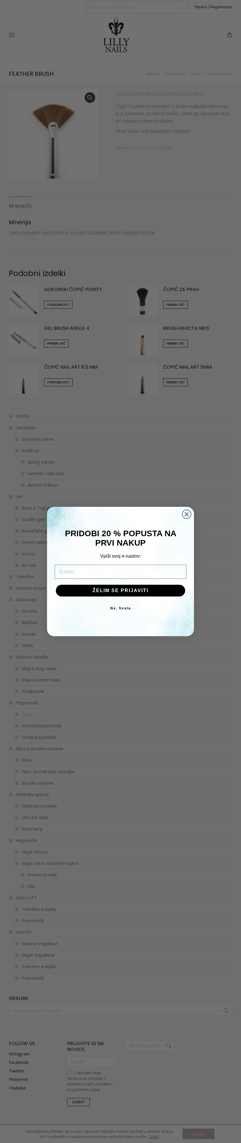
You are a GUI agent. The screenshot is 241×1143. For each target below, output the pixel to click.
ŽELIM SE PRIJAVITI (120, 590)
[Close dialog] (186, 514)
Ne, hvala (120, 608)
